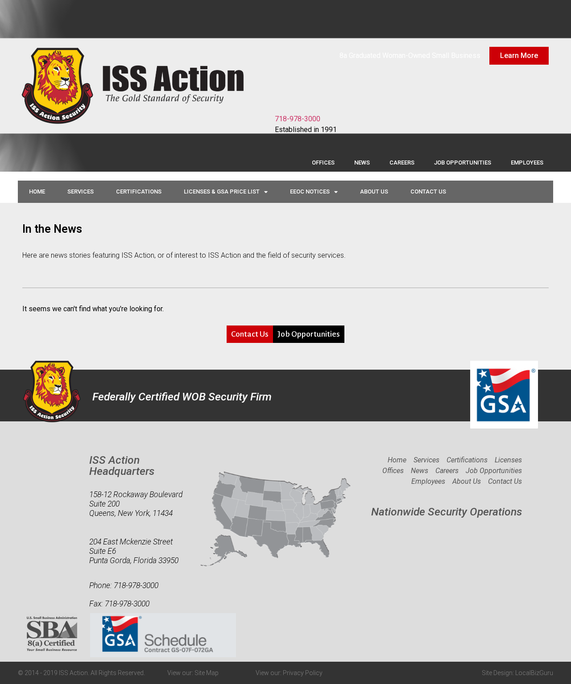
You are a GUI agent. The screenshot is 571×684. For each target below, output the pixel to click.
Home (37, 191)
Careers (401, 162)
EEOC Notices (310, 191)
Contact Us (428, 191)
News (362, 162)
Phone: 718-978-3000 (123, 585)
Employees (527, 162)
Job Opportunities (462, 162)
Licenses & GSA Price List (222, 191)
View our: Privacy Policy (289, 672)
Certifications (138, 191)
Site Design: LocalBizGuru (517, 672)
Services (80, 191)
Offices (323, 162)
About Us (374, 191)
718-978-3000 (297, 119)
